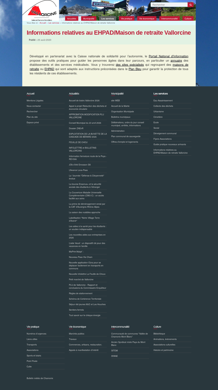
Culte (29, 366)
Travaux (73, 339)
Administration (118, 130)
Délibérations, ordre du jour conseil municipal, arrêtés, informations (127, 124)
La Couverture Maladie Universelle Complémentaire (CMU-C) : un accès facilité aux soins (86, 195)
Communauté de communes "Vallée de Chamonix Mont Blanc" (129, 335)
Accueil (43, 22)
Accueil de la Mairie (120, 105)
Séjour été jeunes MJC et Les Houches (87, 304)
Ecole (156, 122)
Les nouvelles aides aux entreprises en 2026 (87, 236)
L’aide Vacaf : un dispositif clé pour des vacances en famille (87, 245)
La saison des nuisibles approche (84, 212)
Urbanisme (158, 111)
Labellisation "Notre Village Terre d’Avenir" (84, 219)
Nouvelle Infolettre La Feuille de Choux (87, 273)
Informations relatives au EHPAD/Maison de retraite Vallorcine (170, 151)
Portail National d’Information (168, 56)
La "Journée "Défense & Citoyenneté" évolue (86, 177)
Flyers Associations (162, 138)
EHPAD (49, 69)
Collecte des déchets (163, 105)
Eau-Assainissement (163, 100)
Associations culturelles (164, 344)
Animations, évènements (165, 339)
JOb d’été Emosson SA (80, 164)
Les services (53, 22)
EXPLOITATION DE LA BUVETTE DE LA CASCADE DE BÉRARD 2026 (88, 135)
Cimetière (158, 116)
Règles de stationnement (80, 293)
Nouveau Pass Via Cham (80, 257)
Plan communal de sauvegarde (125, 136)
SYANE (114, 355)
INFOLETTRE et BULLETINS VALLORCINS (82, 149)
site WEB (115, 100)
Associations (32, 350)
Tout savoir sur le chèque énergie (84, 315)
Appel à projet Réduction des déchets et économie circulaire (87, 107)
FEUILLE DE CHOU (78, 142)
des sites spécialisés (130, 64)
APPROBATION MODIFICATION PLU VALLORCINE (86, 116)
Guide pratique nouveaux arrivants (169, 144)
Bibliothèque (159, 333)
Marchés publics (76, 333)
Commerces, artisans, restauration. (85, 344)
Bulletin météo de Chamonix (40, 378)
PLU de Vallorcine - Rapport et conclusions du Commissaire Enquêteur (87, 286)
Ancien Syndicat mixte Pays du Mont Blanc (128, 343)
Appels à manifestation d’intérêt (83, 350)
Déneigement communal (164, 133)
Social (156, 127)
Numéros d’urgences (36, 333)
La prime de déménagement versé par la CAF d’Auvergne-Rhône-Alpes (87, 205)
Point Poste (32, 360)
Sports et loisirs (34, 355)
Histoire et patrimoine (163, 350)
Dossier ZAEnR (76, 128)
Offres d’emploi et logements (124, 141)
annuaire (176, 60)
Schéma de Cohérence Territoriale (85, 298)
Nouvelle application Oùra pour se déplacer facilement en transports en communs (86, 265)
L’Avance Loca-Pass (78, 170)
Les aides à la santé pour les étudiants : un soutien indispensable (87, 228)
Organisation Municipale (122, 111)
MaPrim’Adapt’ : (76, 251)
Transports (32, 344)
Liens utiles (32, 339)
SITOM (114, 350)
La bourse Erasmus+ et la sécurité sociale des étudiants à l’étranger (85, 185)
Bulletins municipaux (120, 116)
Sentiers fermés (76, 309)
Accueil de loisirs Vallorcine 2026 (84, 100)
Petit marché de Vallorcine (81, 279)
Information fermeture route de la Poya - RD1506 (88, 158)
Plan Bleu (135, 69)
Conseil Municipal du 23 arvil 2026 (85, 122)
